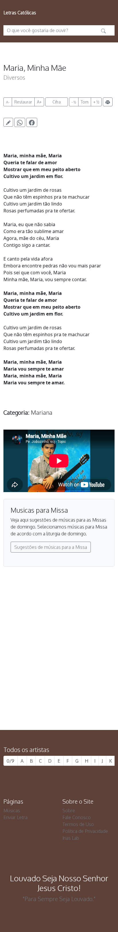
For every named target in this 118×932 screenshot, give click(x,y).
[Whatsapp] (19, 122)
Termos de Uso (78, 824)
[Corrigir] (8, 122)
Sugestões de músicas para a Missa (50, 547)
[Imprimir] (108, 101)
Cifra (56, 101)
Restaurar (23, 101)
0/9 (10, 761)
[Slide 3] (69, 694)
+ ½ (96, 101)
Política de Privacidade (85, 831)
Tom (84, 101)
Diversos (14, 77)
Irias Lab (70, 838)
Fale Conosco (76, 817)
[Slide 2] (59, 694)
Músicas (11, 810)
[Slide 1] (48, 694)
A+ (39, 101)
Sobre (68, 810)
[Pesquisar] (103, 30)
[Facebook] (31, 122)
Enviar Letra (15, 817)
